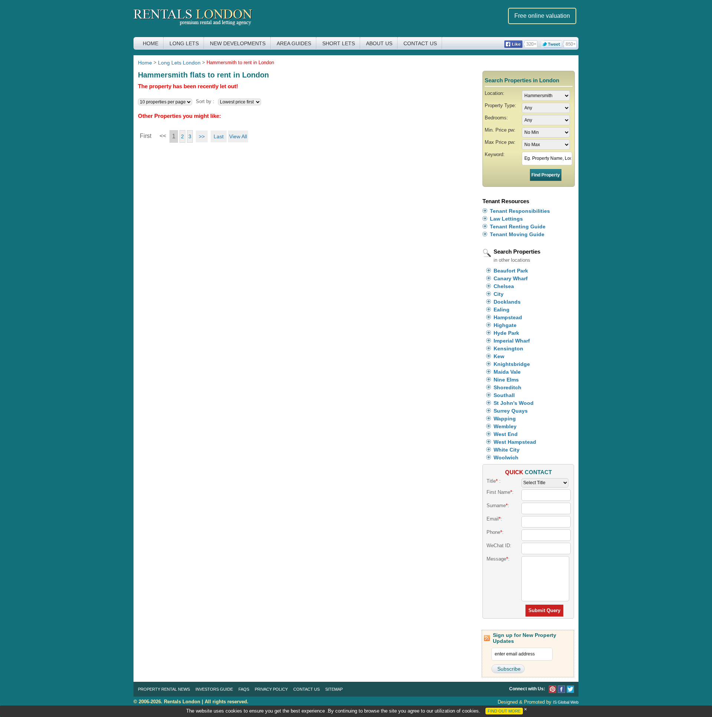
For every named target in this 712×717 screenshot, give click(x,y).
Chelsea (504, 286)
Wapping (505, 419)
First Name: (500, 492)
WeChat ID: (499, 545)
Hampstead (508, 317)
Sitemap (334, 689)
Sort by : (205, 101)
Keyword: (495, 154)
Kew (499, 356)
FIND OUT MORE (504, 711)
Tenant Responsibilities (520, 211)
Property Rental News (164, 689)
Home (150, 43)
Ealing (502, 310)
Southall (504, 395)
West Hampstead (515, 442)
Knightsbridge (512, 364)
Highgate (505, 325)
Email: (494, 519)
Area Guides (294, 43)
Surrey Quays (511, 411)
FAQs (243, 689)
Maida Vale (507, 372)
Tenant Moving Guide (517, 234)
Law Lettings (506, 219)
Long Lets (184, 43)
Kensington (508, 348)
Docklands (507, 302)
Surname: (498, 505)
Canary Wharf (511, 278)
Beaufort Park (511, 271)
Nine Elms (506, 380)
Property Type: (500, 105)
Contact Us (420, 43)
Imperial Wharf (512, 341)
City (499, 294)
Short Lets (338, 43)
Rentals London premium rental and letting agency (193, 18)
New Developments (238, 43)
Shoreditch (507, 387)
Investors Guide (214, 689)
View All (238, 136)
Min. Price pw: (500, 130)
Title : (494, 481)
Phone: (495, 532)
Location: (494, 93)
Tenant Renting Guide (517, 226)
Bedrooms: (496, 117)
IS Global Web (565, 702)
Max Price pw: (500, 142)
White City (507, 450)
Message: (498, 559)
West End (506, 434)
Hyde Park (506, 333)
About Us (379, 43)
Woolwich (506, 457)
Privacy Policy (271, 689)
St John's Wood (514, 403)
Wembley (505, 426)
